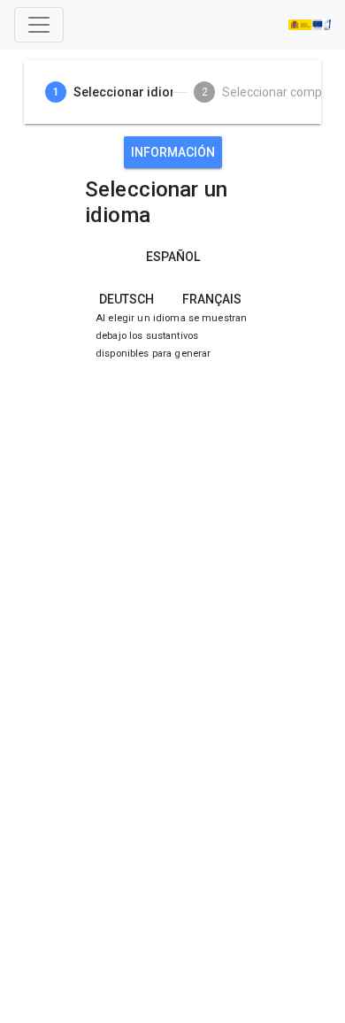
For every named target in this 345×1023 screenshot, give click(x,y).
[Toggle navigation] (39, 24)
